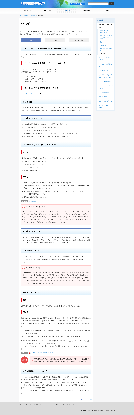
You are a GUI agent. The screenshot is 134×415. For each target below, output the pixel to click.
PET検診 (102, 53)
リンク (62, 405)
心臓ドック (103, 42)
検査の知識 (103, 45)
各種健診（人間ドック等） (105, 26)
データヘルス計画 (104, 70)
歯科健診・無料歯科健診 (106, 49)
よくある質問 (32, 201)
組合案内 (21, 405)
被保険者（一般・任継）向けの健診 (105, 31)
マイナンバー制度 (53, 405)
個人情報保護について (40, 405)
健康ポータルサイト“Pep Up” (104, 106)
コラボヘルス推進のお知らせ (105, 58)
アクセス (28, 405)
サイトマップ (70, 405)
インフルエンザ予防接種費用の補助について (105, 76)
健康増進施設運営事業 (105, 101)
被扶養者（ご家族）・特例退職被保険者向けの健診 (106, 37)
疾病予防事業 (33, 15)
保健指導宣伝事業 (104, 92)
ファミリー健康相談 (105, 81)
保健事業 (26, 15)
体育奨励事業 (103, 97)
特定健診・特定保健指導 (105, 65)
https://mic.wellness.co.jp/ (30, 94)
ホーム (20, 15)
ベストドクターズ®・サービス (106, 87)
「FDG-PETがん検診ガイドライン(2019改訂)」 (44, 353)
